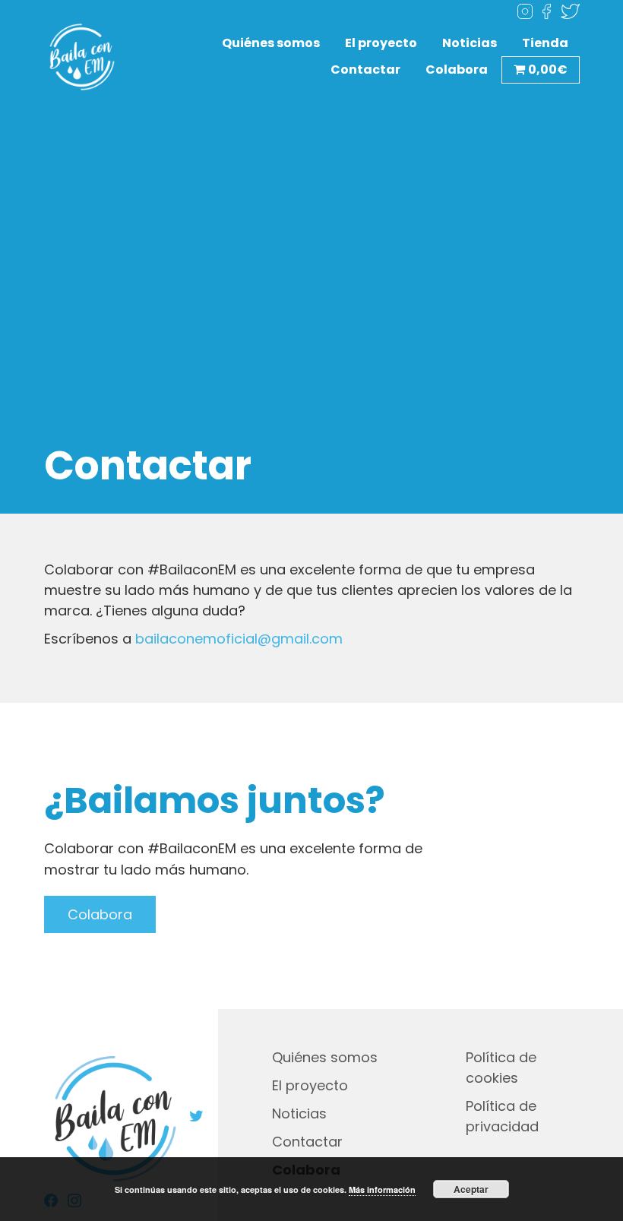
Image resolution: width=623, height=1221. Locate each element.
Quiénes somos (271, 43)
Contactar (365, 69)
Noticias (469, 43)
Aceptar (471, 1189)
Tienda (545, 43)
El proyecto (381, 43)
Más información (382, 1189)
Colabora (456, 69)
